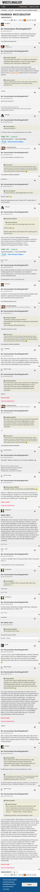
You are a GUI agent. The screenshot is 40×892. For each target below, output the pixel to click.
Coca (5, 260)
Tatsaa (3, 91)
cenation (7, 23)
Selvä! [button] (30, 884)
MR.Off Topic (7, 369)
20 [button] (19, 20)
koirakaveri (8, 509)
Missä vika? (5, 515)
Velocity (7, 114)
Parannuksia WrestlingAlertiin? (15, 14)
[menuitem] (3, 7)
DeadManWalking (11, 147)
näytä (8, 638)
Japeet (3, 725)
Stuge (6, 644)
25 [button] (32, 20)
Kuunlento (4, 179)
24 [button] (30, 20)
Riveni (7, 46)
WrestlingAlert (12, 2)
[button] (11, 20)
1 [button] (16, 20)
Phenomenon (8, 450)
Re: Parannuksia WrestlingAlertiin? (16, 29)
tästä (11, 73)
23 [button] (27, 20)
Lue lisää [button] (6, 889)
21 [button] (22, 20)
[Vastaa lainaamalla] (35, 25)
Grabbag (6, 348)
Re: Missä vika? (7, 623)
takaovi (7, 746)
